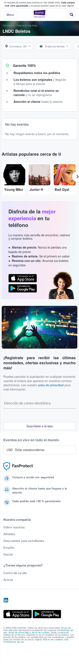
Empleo (8, 547)
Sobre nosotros (14, 527)
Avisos (8, 579)
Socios (8, 554)
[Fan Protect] (18, 466)
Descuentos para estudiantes (23, 540)
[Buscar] (72, 14)
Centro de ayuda (15, 573)
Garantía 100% (24, 65)
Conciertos (9, 25)
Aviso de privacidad (18, 632)
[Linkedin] (5, 600)
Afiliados (9, 534)
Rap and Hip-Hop (27, 25)
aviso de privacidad (51, 385)
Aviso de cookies (41, 632)
